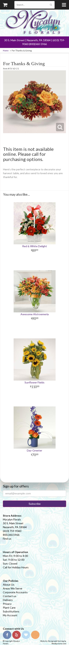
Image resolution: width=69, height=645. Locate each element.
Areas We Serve (12, 588)
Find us (7, 538)
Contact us (9, 596)
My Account (10, 615)
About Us (8, 584)
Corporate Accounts (15, 592)
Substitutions (11, 611)
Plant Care (9, 607)
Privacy (7, 603)
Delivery (8, 600)
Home (6, 50)
